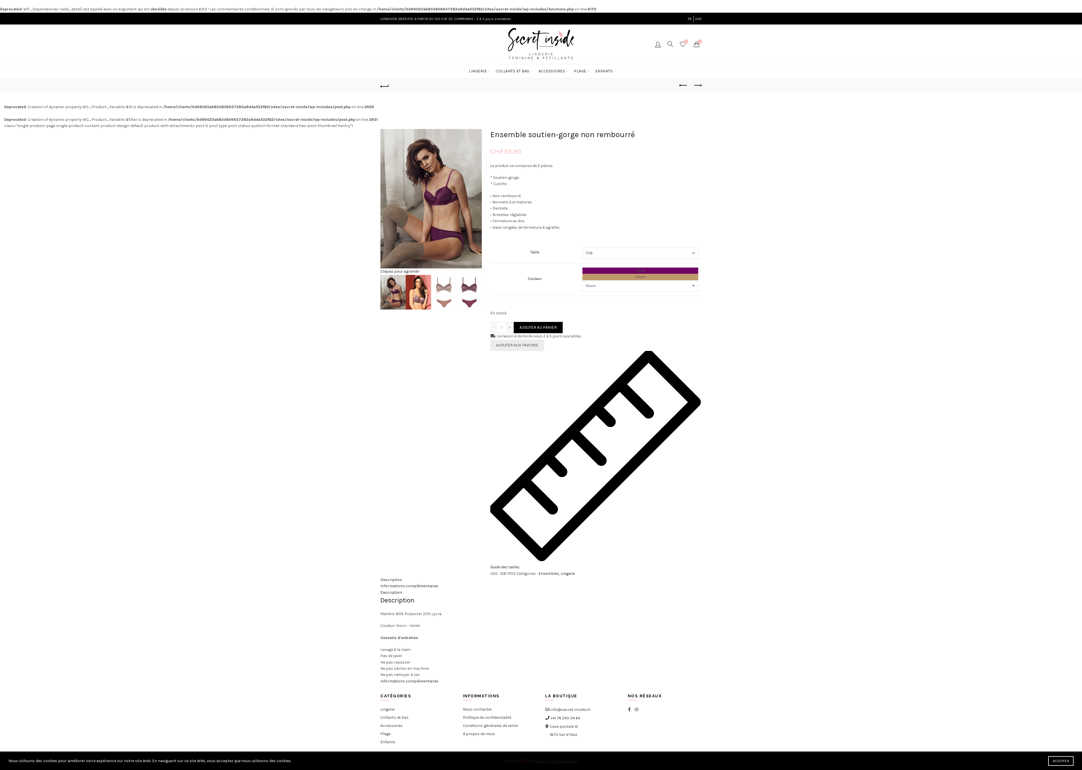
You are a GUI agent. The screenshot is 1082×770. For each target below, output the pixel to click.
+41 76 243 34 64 (565, 718)
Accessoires (551, 71)
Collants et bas (512, 71)
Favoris (686, 41)
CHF (698, 19)
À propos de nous (479, 733)
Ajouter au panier (538, 327)
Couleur (535, 278)
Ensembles (548, 573)
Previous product (683, 85)
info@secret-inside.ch (570, 709)
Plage (580, 71)
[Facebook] (629, 709)
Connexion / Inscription (658, 44)
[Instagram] (636, 709)
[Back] (385, 85)
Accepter (1061, 761)
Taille (534, 252)
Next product (697, 85)
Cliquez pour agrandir (400, 271)
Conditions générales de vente (490, 725)
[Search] (670, 44)
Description (391, 579)
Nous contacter (477, 709)
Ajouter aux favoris (517, 345)
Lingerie (478, 71)
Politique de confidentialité (487, 717)
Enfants (604, 71)
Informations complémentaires (409, 586)
